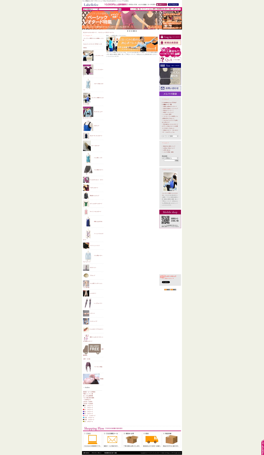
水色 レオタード (89, 417)
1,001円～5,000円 (87, 401)
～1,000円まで (87, 399)
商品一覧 (138, 9)
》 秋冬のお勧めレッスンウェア (170, 108)
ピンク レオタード (89, 415)
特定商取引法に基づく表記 (164, 9)
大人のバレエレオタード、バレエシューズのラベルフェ (98, 32)
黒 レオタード (88, 405)
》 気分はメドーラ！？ (168, 110)
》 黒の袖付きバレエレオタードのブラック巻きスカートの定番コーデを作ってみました (170, 126)
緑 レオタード (88, 421)
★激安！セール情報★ (89, 392)
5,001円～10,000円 (88, 403)
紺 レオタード (88, 413)
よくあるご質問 (151, 9)
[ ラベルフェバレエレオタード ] (154, 452)
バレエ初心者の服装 (88, 397)
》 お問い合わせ (166, 150)
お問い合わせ (176, 9)
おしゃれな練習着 (88, 395)
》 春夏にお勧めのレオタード (169, 106)
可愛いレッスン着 (88, 394)
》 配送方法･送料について (168, 146)
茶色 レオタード (89, 419)
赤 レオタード (88, 409)
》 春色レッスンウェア (168, 112)
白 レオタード (88, 407)
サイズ (144, 9)
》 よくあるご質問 (166, 114)
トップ (132, 9)
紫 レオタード (88, 411)
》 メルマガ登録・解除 (168, 152)
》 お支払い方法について (168, 148)
